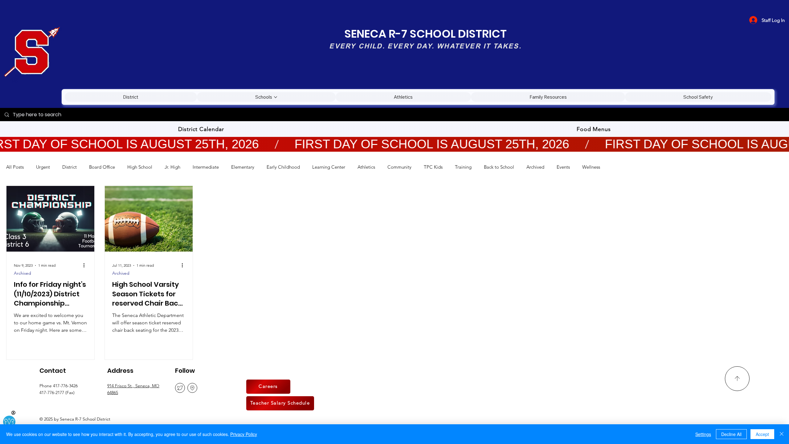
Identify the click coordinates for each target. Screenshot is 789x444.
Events (563, 167)
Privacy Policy (243, 434)
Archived (535, 167)
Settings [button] (703, 434)
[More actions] (86, 265)
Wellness (591, 167)
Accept (762, 434)
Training (463, 167)
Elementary (242, 167)
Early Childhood (283, 167)
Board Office (102, 167)
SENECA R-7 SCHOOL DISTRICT (425, 34)
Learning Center (328, 167)
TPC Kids (433, 167)
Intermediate (206, 167)
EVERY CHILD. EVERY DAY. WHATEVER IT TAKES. (425, 46)
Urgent (43, 167)
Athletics (366, 167)
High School (139, 167)
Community (399, 167)
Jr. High (172, 167)
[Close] (781, 434)
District (69, 167)
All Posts (15, 167)
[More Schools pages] (275, 97)
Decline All (731, 434)
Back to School (499, 167)
